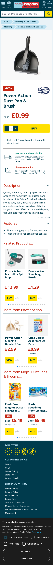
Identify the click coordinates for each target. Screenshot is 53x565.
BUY (34, 128)
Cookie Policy (11, 499)
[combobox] (26, 14)
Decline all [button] (26, 558)
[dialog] (26, 541)
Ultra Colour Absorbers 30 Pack (36, 341)
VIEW (9, 360)
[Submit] (48, 14)
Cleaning (8, 27)
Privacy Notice (11, 495)
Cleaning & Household (25, 21)
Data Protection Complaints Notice (21, 509)
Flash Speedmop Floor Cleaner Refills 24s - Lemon (36, 407)
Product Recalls (12, 478)
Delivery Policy (11, 488)
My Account (10, 513)
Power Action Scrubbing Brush (36, 274)
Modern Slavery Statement (17, 506)
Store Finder (10, 474)
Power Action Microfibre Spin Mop (14, 274)
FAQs (7, 467)
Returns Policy (11, 492)
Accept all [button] (26, 551)
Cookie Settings (12, 471)
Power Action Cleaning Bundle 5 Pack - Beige (14, 341)
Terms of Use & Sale (14, 502)
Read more (36, 532)
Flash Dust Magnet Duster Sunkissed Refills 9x (15, 407)
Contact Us (10, 464)
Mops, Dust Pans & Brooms (30, 27)
